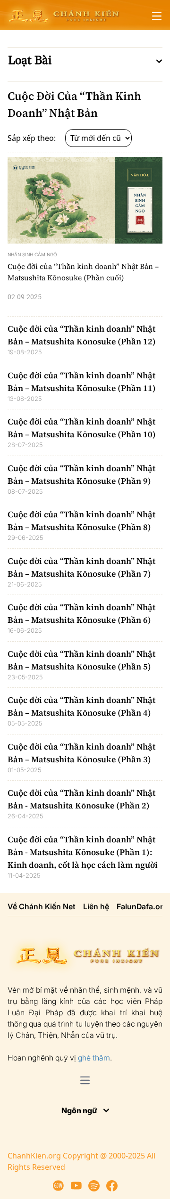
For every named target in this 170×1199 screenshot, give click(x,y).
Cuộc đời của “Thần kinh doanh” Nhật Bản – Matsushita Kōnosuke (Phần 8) (81, 520)
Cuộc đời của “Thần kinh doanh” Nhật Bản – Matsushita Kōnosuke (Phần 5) (81, 660)
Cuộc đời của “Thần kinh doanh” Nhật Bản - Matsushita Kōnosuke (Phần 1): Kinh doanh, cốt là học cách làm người (83, 852)
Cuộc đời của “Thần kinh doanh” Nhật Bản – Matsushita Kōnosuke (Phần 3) (81, 753)
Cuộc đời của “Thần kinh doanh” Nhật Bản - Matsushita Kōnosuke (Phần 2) (81, 799)
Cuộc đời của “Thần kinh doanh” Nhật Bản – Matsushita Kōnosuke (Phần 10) (82, 428)
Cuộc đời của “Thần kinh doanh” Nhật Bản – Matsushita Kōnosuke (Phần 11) (82, 381)
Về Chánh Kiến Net (42, 906)
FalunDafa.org (142, 906)
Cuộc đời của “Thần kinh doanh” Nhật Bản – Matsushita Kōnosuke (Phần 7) (81, 567)
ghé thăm (94, 1057)
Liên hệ (96, 906)
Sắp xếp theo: (33, 138)
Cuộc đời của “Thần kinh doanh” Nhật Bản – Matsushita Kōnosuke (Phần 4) (81, 706)
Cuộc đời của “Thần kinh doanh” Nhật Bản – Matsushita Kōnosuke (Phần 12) (82, 335)
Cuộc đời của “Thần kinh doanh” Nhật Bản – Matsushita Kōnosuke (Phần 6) (81, 613)
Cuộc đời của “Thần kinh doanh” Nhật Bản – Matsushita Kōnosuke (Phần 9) (81, 474)
